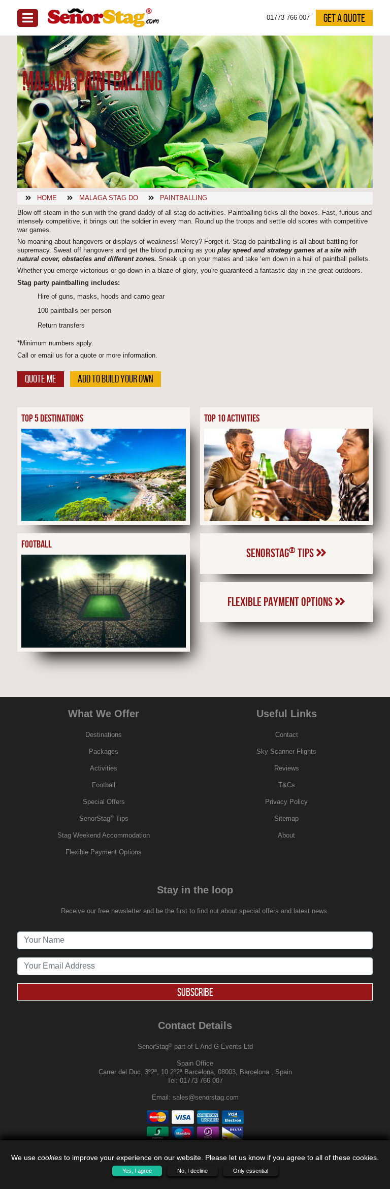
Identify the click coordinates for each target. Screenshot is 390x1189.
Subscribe (195, 992)
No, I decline (192, 1171)
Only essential (250, 1171)
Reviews (286, 768)
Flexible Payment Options (281, 601)
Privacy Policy (286, 802)
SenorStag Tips (281, 552)
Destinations (103, 734)
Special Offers (104, 802)
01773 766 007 (201, 1080)
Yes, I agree (137, 1171)
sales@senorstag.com (206, 1097)
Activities (103, 768)
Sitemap (286, 818)
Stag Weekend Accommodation (103, 835)
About (286, 835)
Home (47, 198)
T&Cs (286, 785)
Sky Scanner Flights (286, 751)
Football (103, 785)
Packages (103, 751)
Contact (286, 734)
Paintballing (183, 198)
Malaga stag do (108, 198)
